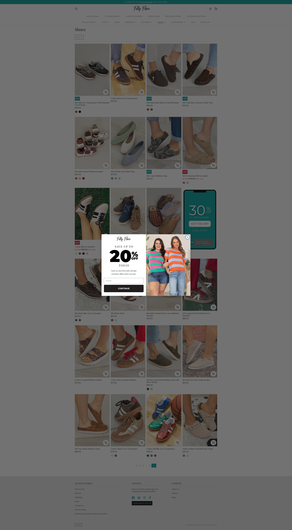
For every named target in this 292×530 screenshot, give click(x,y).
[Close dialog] (188, 237)
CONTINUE (124, 288)
